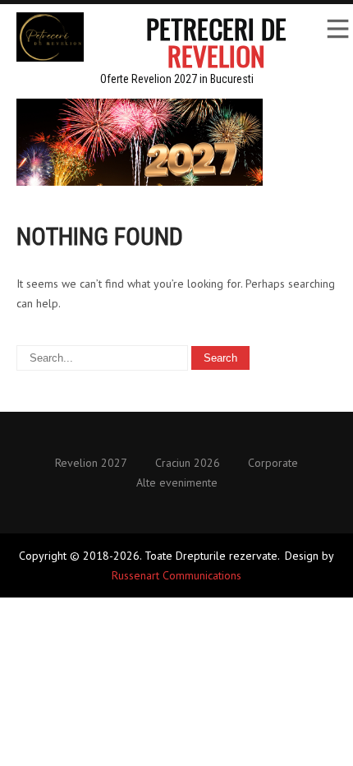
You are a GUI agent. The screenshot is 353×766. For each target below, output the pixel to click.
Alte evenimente (177, 483)
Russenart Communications (176, 575)
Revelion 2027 (91, 463)
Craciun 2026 (187, 463)
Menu (336, 28)
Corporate (273, 463)
